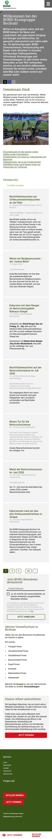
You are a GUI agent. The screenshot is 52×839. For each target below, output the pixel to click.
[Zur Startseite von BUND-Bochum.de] (7, 4)
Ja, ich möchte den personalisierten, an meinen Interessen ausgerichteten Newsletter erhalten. (28, 596)
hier (32, 611)
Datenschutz (7, 774)
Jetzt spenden (14, 835)
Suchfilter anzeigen (15, 185)
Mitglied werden (36, 835)
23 (28, 571)
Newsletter (7, 765)
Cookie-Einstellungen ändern (13, 813)
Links (5, 762)
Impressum (7, 771)
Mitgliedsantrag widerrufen (12, 816)
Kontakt (19, 684)
